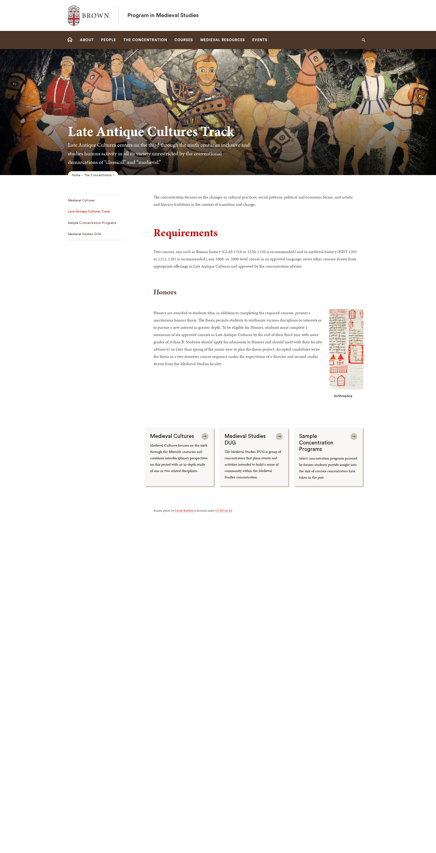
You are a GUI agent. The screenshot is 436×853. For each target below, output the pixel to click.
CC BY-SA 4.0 (223, 511)
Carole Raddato (184, 511)
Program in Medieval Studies (163, 15)
